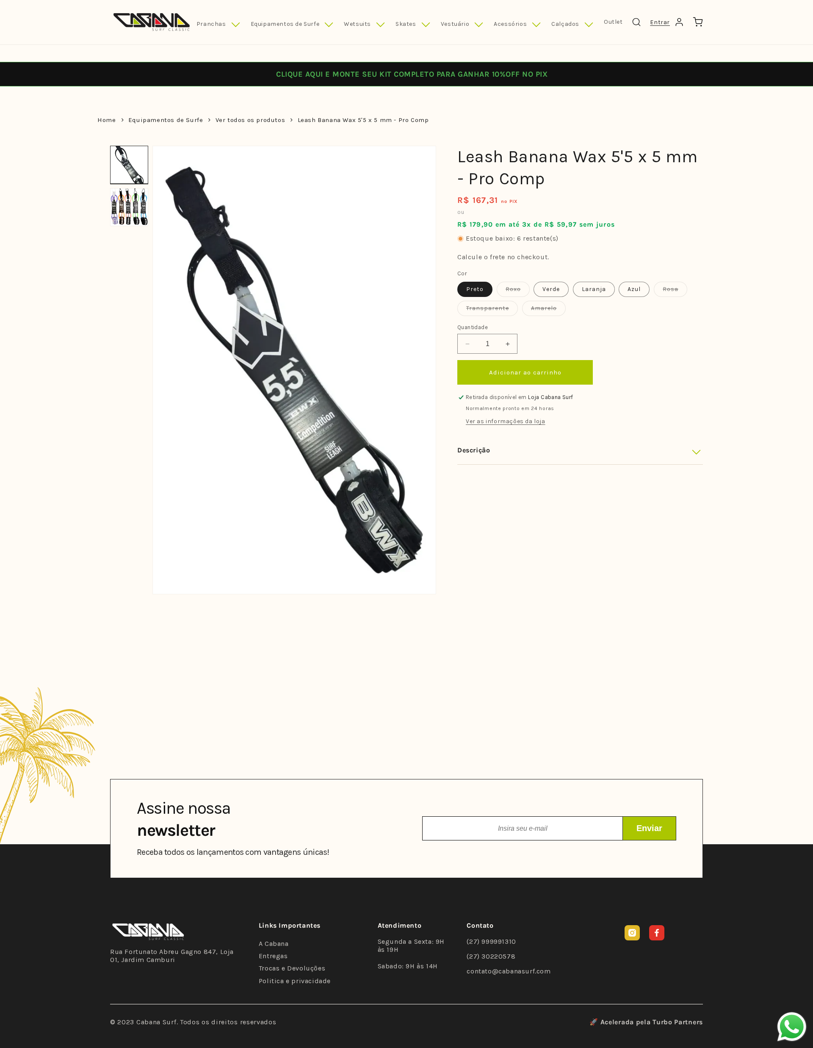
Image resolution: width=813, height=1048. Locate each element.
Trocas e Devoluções (292, 968)
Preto (475, 289)
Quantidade (472, 327)
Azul (634, 289)
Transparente (492, 310)
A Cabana (274, 944)
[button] (218, 24)
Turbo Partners (678, 1022)
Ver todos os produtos (250, 120)
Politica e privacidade (295, 981)
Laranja (594, 289)
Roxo (518, 291)
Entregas (273, 956)
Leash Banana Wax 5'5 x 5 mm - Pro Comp (363, 120)
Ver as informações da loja (505, 421)
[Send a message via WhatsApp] (792, 1027)
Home (106, 120)
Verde (551, 289)
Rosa (675, 291)
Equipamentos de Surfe (165, 120)
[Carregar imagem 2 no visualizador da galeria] (129, 207)
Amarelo (548, 310)
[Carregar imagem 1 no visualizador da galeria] (129, 165)
